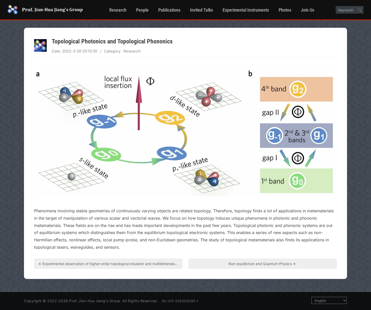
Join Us (307, 10)
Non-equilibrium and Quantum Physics (262, 263)
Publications (169, 10)
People (142, 10)
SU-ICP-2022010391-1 (180, 301)
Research (117, 10)
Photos (285, 10)
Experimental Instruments (246, 10)
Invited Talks (201, 10)
